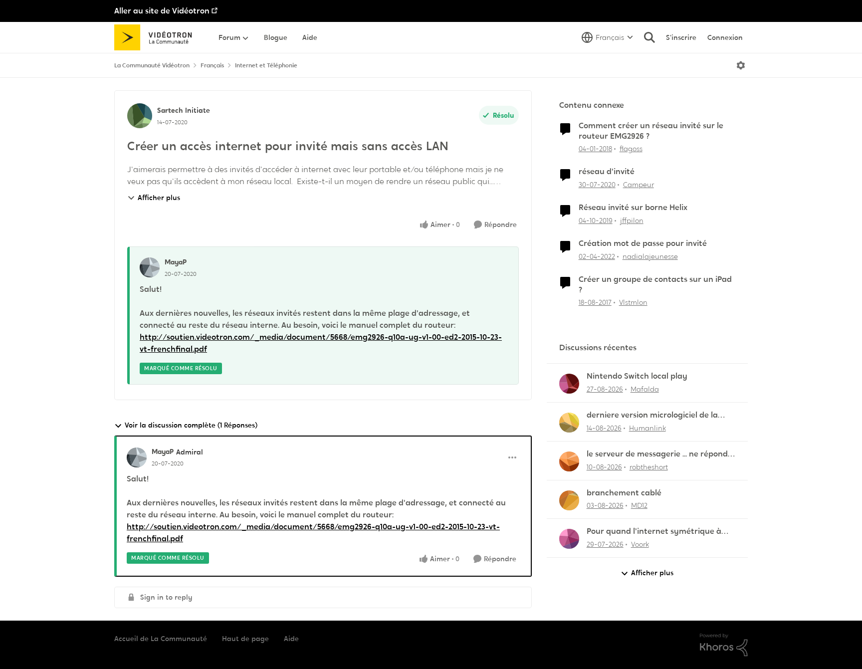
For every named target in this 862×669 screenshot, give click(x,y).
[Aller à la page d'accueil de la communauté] (156, 37)
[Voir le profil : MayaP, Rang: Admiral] (137, 457)
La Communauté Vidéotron (152, 65)
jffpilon (632, 220)
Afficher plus (159, 197)
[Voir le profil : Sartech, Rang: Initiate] (139, 115)
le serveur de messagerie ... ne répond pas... (657, 454)
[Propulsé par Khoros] (724, 645)
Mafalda (645, 389)
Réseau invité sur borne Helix (633, 208)
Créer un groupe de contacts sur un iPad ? (655, 284)
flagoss (631, 148)
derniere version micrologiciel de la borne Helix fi (652, 415)
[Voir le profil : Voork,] (569, 539)
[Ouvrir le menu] (741, 65)
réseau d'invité (607, 172)
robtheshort (649, 466)
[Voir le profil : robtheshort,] (569, 461)
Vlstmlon (633, 302)
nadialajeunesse (650, 256)
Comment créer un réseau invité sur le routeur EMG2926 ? (651, 131)
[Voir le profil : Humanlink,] (569, 423)
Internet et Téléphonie (266, 65)
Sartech (170, 110)
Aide (291, 638)
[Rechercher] (649, 37)
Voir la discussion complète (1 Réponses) (191, 425)
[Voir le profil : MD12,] (569, 500)
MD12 (639, 505)
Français (212, 65)
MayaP (176, 261)
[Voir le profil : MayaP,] (150, 267)
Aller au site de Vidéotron (162, 10)
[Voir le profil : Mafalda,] (569, 384)
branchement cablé (624, 493)
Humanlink (647, 428)
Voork (640, 544)
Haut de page (245, 638)
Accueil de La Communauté (160, 638)
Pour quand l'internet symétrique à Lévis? (654, 531)
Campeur (638, 184)
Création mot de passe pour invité (643, 243)
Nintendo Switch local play (637, 376)
